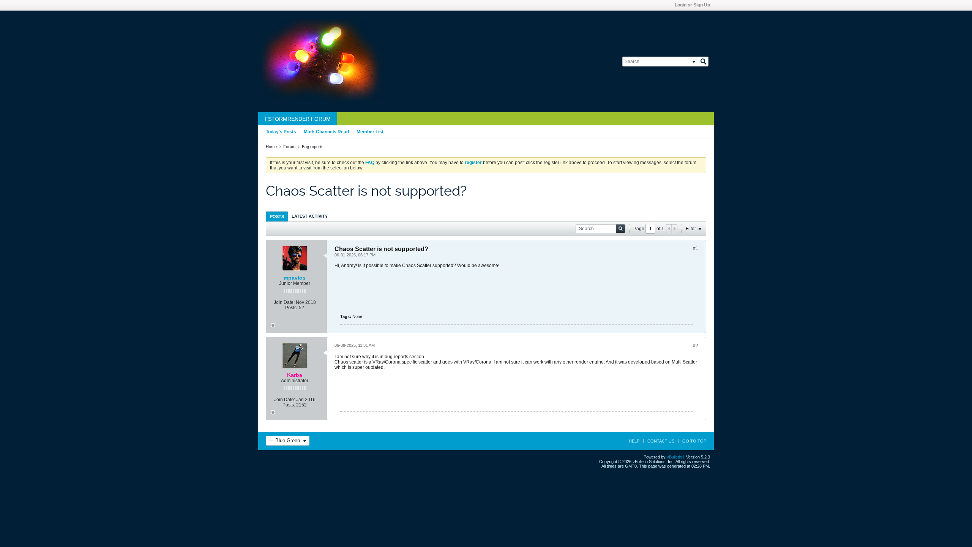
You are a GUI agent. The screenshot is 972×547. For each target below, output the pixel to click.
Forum (289, 146)
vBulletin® (676, 457)
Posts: (291, 307)
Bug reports (312, 146)
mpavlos (295, 278)
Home (271, 146)
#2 (695, 345)
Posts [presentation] (277, 216)
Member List (370, 131)
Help (634, 441)
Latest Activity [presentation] (310, 216)
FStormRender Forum (298, 119)
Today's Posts (281, 131)
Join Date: (284, 302)
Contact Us (660, 441)
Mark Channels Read (326, 131)
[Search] (703, 61)
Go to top (694, 441)
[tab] (277, 216)
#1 (695, 248)
